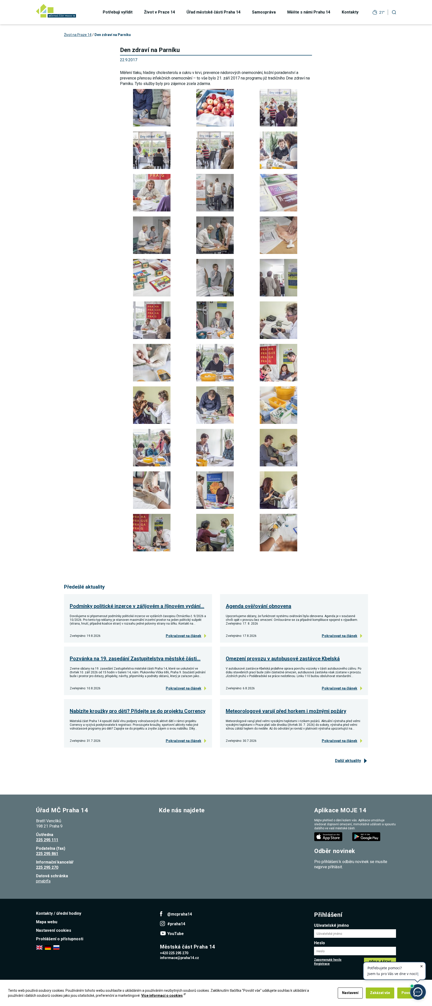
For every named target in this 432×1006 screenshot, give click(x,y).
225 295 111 (47, 840)
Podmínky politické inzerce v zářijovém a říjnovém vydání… (137, 606)
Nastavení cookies (53, 930)
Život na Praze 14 (78, 35)
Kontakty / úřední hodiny (58, 913)
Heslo (319, 943)
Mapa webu (46, 922)
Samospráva (264, 12)
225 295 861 (47, 853)
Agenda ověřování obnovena (258, 606)
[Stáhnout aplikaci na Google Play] (366, 836)
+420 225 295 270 (174, 953)
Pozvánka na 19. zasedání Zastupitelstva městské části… (135, 659)
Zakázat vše (380, 993)
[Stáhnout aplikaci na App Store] (328, 836)
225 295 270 (47, 867)
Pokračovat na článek (183, 636)
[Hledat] (394, 12)
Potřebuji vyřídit (117, 12)
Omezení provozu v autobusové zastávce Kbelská (283, 659)
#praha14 (176, 924)
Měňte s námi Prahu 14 (308, 12)
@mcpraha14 (179, 914)
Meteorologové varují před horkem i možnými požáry (286, 711)
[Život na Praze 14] (56, 10)
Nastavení (350, 993)
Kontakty (350, 12)
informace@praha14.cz (179, 958)
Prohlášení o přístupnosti (59, 939)
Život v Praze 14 (159, 12)
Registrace (322, 964)
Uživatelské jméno (331, 925)
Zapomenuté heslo (328, 960)
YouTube (175, 933)
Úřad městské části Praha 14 (213, 12)
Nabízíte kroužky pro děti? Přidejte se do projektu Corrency (138, 711)
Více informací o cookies (162, 996)
